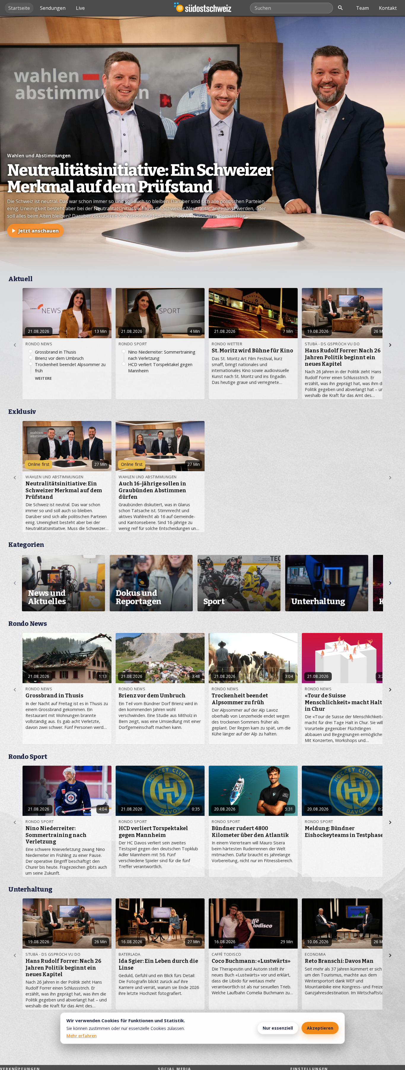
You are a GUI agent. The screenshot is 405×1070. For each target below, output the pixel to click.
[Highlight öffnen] (202, 143)
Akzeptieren (320, 1028)
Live (80, 8)
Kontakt (388, 8)
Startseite (19, 8)
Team (362, 8)
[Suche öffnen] (340, 8)
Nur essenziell (278, 1028)
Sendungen (53, 8)
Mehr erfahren (81, 1036)
